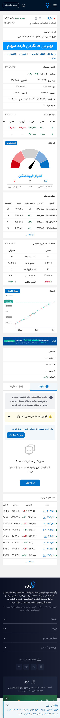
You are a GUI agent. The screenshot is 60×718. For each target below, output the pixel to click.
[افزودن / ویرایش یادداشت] (40, 18)
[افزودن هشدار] (36, 18)
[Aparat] (41, 667)
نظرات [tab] (41, 386)
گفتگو (42, 54)
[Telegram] (26, 667)
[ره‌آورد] (47, 5)
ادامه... (30, 235)
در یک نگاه (51, 54)
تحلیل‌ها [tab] (14, 386)
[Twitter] (34, 667)
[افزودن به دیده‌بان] (44, 18)
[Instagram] (19, 667)
